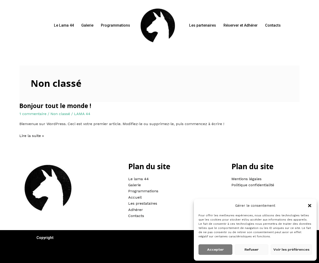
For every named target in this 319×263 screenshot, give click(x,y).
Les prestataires (142, 203)
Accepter (215, 249)
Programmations (115, 25)
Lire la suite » (31, 135)
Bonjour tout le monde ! (55, 106)
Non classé (60, 114)
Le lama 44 (138, 179)
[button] (309, 205)
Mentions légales (246, 179)
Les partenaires (202, 25)
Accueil (135, 197)
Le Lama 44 (64, 25)
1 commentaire (32, 114)
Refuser (252, 249)
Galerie (87, 25)
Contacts (273, 25)
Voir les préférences (291, 249)
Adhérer (135, 209)
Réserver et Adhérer (240, 25)
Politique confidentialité (252, 185)
